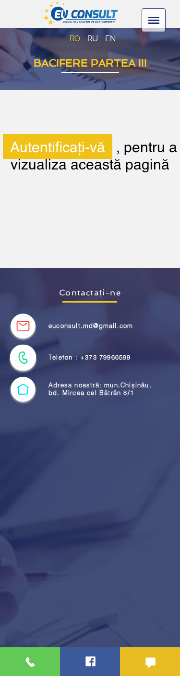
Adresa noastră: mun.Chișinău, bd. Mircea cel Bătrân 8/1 (100, 389)
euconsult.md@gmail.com (90, 325)
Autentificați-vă (57, 146)
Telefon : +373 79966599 (89, 357)
